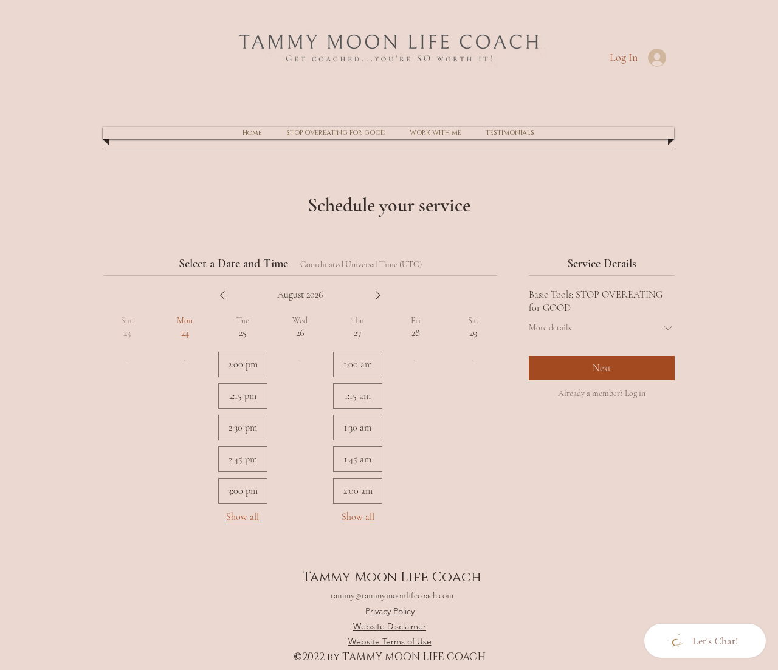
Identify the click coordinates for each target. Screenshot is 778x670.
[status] (361, 264)
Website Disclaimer (389, 626)
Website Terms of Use (390, 641)
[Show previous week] (222, 295)
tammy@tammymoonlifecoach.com (392, 595)
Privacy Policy (390, 611)
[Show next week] (378, 295)
